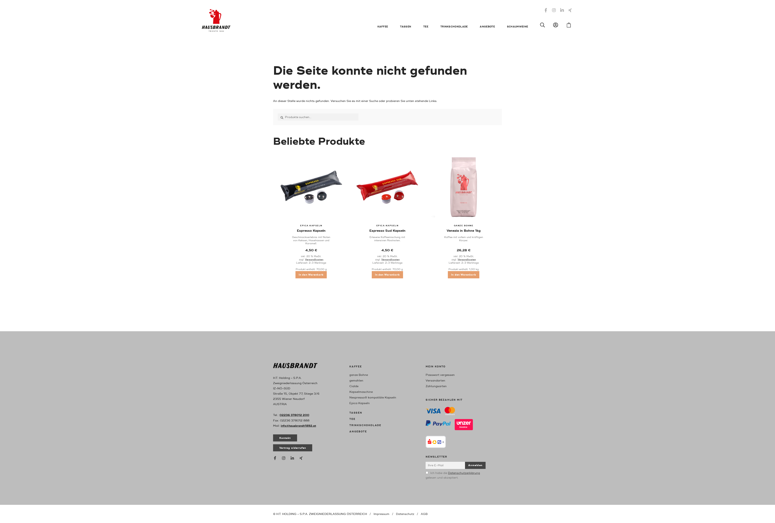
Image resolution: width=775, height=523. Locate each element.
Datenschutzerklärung (464, 473)
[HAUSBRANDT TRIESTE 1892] (295, 366)
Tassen (405, 26)
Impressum (381, 514)
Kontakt (285, 438)
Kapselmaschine (361, 392)
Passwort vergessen (440, 375)
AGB (424, 514)
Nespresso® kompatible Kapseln (372, 397)
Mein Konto (436, 366)
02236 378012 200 (294, 415)
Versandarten (435, 380)
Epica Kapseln (359, 403)
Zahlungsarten (436, 386)
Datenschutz (405, 514)
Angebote (487, 26)
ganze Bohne (358, 375)
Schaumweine (517, 26)
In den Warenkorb (311, 274)
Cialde (353, 386)
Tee (425, 26)
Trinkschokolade (454, 26)
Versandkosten (314, 259)
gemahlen (356, 380)
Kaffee (382, 26)
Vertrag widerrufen (292, 448)
